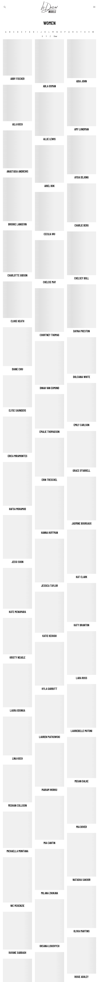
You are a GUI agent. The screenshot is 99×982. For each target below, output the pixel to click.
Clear (55, 36)
